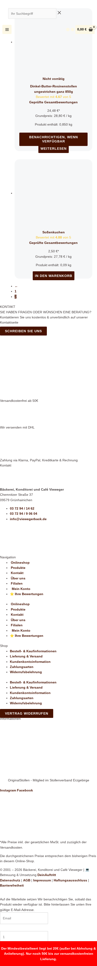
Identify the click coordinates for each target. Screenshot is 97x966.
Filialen (16, 583)
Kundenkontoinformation (30, 662)
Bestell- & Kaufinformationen (33, 651)
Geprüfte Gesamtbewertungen (53, 102)
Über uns (17, 578)
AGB (26, 880)
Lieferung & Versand (26, 656)
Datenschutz (10, 880)
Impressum (42, 880)
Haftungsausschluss (70, 880)
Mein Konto (20, 589)
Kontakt (17, 573)
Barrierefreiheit (12, 885)
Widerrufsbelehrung (26, 672)
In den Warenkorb (53, 276)
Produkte (17, 568)
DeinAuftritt (46, 875)
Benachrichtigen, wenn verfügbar (53, 139)
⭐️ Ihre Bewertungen (26, 594)
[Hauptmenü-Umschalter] (7, 29)
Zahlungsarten (21, 667)
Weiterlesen (53, 148)
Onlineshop (20, 562)
